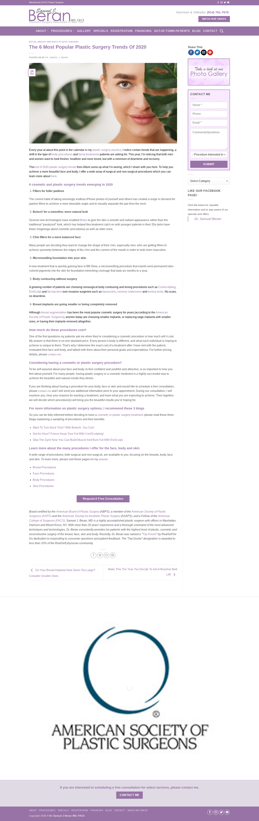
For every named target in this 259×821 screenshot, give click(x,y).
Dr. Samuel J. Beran (56, 57)
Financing (143, 30)
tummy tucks (155, 291)
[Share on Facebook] (93, 555)
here (54, 176)
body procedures (61, 154)
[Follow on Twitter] (225, 2)
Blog (196, 30)
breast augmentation (54, 312)
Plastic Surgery (69, 42)
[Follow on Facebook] (218, 2)
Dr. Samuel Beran (208, 219)
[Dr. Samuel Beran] (56, 15)
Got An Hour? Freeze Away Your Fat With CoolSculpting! (68, 433)
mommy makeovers (129, 291)
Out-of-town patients (172, 30)
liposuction (109, 291)
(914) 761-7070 (218, 12)
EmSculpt (35, 291)
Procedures (61, 30)
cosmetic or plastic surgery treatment (120, 414)
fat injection (54, 291)
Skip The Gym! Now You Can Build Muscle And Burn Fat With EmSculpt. (78, 439)
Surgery (115, 515)
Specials (100, 30)
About (41, 30)
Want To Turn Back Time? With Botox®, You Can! (63, 427)
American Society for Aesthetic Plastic (86, 515)
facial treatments (89, 154)
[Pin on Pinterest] (113, 555)
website (103, 459)
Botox (33, 42)
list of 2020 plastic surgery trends (55, 167)
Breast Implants (48, 42)
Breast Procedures (44, 467)
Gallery (84, 30)
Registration (122, 30)
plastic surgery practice (106, 149)
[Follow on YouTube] (228, 2)
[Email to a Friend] (106, 555)
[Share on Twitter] (100, 555)
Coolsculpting (166, 287)
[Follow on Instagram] (221, 2)
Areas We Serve (137, 810)
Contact (210, 30)
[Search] (221, 31)
